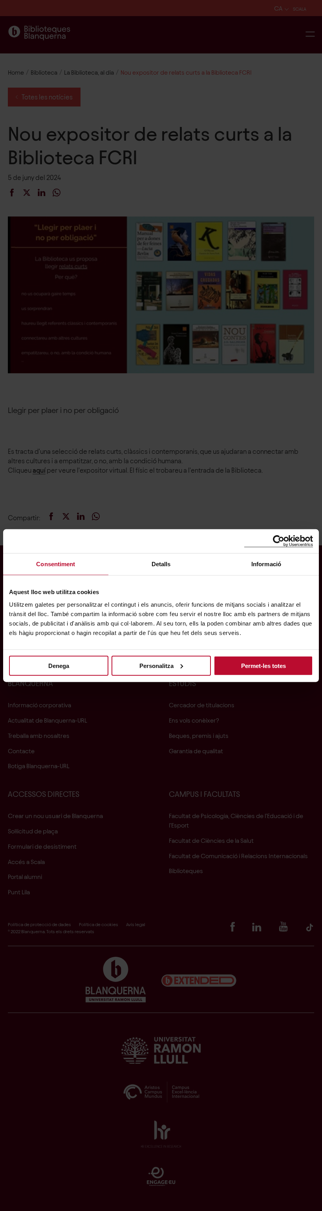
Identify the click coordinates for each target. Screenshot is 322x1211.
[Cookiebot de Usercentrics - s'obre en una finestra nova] (278, 541)
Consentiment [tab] (55, 564)
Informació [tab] (266, 564)
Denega (58, 665)
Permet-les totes (263, 665)
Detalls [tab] (161, 564)
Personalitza (156, 665)
